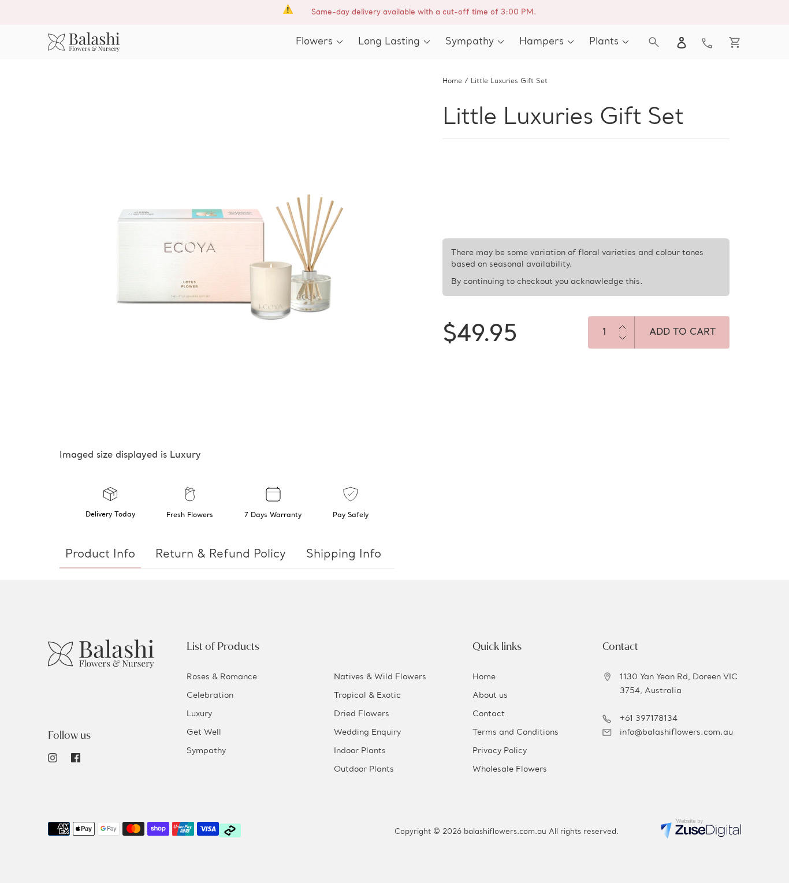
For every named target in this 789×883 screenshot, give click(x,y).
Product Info (100, 554)
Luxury (199, 714)
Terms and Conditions (515, 732)
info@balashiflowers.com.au (676, 732)
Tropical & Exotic (367, 695)
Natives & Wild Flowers (380, 677)
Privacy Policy (499, 751)
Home (452, 81)
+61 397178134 (649, 718)
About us (490, 695)
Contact (488, 714)
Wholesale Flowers (509, 769)
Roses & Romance (222, 677)
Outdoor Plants (364, 769)
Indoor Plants (360, 751)
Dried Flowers (361, 714)
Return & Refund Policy (220, 554)
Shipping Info (343, 554)
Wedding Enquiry (367, 732)
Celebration (210, 695)
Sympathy (206, 751)
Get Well (204, 732)
